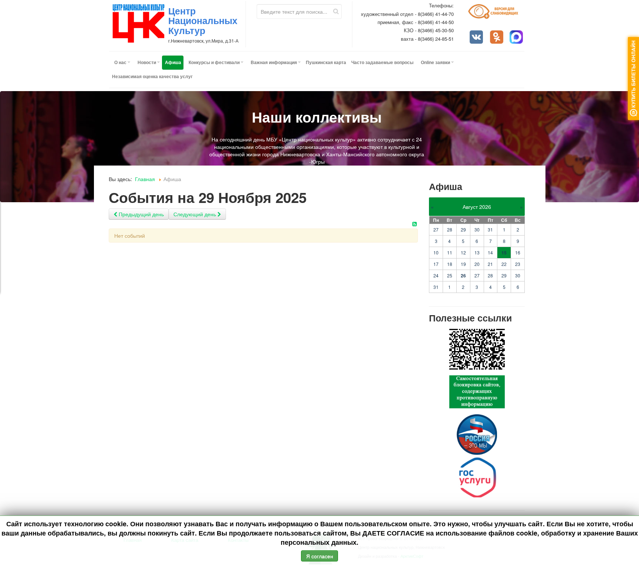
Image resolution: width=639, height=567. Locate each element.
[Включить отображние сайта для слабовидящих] (496, 14)
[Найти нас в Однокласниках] (497, 37)
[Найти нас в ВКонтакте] (477, 37)
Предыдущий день (140, 214)
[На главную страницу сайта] (138, 23)
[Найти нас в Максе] (517, 37)
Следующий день (195, 214)
